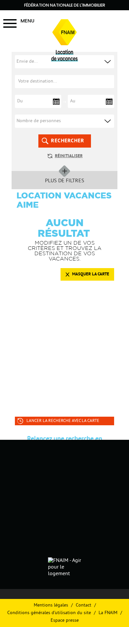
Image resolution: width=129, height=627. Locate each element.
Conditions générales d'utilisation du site (49, 613)
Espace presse (65, 620)
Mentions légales (51, 605)
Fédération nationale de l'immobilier (64, 5)
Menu (27, 20)
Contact (83, 605)
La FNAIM (108, 613)
